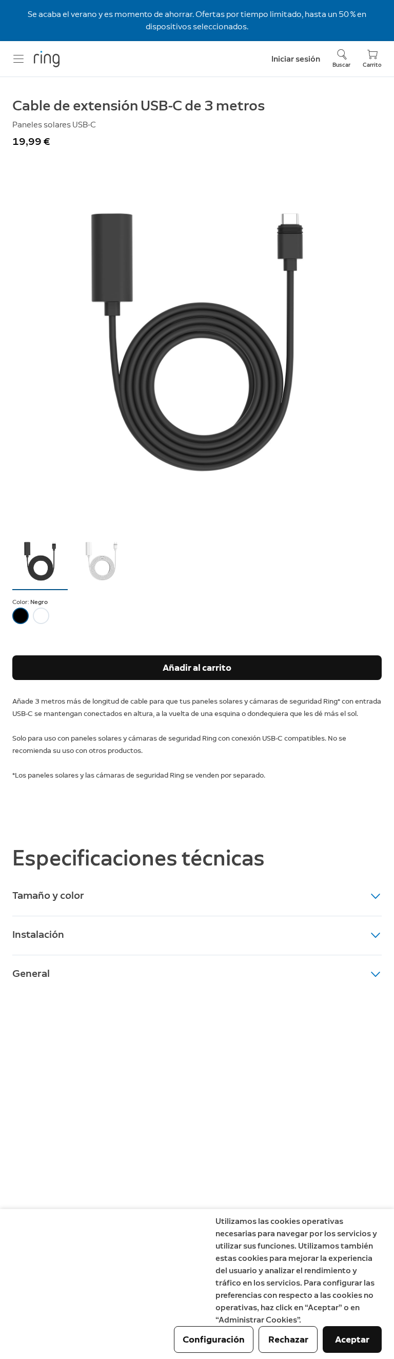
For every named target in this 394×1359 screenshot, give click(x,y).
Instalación (38, 934)
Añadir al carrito (197, 667)
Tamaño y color (48, 895)
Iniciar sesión (295, 59)
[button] (40, 561)
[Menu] (18, 59)
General (31, 973)
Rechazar (288, 1339)
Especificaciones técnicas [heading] (138, 858)
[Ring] (47, 59)
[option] (20, 616)
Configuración (214, 1339)
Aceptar (352, 1339)
